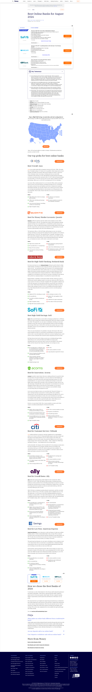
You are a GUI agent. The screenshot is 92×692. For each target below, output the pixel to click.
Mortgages (40, 1)
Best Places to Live (43, 665)
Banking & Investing (54, 1)
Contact (56, 659)
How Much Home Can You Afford (17, 661)
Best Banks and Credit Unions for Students (38, 645)
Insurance (29, 1)
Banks (33, 9)
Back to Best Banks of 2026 (34, 642)
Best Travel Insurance (44, 669)
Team (56, 661)
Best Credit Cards (14, 668)
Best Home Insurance (29, 669)
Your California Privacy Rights (60, 669)
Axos (31, 101)
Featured (66, 1)
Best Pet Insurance (43, 671)
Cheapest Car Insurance (29, 667)
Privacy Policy (57, 663)
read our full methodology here (39, 611)
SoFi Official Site (67, 38)
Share (63, 9)
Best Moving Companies (15, 674)
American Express (34, 111)
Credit (24, 1)
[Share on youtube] (77, 657)
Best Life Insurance (29, 671)
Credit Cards (46, 1)
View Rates (46, 146)
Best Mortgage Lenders (15, 659)
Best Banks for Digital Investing (36, 647)
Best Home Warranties (29, 673)
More (71, 1)
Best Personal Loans (29, 663)
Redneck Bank (44, 265)
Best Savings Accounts (15, 672)
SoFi (29, 318)
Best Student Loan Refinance (31, 659)
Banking (29, 9)
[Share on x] (73, 657)
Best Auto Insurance (29, 665)
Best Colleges (42, 661)
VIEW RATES (67, 50)
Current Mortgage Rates (15, 657)
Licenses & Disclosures (59, 671)
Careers (56, 677)
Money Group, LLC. (41, 683)
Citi (31, 108)
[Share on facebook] (71, 657)
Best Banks (13, 670)
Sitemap (56, 675)
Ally (31, 110)
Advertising (57, 673)
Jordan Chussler (33, 20)
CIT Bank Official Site (67, 65)
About (56, 657)
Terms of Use (57, 665)
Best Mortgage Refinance (15, 663)
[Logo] (16, 1)
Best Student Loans (29, 657)
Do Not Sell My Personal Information (61, 667)
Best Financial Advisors (29, 675)
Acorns (29, 376)
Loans (34, 1)
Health (61, 1)
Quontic (30, 220)
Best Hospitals (43, 663)
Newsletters (42, 657)
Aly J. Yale (42, 20)
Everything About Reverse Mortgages (15, 666)
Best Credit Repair (28, 661)
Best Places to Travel (44, 667)
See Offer (34, 581)
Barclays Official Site (67, 52)
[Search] (13, 1)
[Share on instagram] (75, 657)
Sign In (78, 1)
